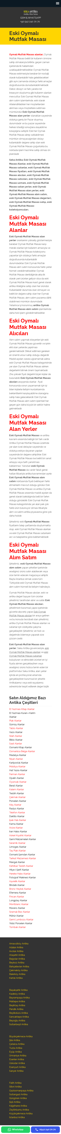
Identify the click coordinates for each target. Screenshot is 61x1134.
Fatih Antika (15, 1083)
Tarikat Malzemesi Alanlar (22, 858)
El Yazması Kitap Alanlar (21, 709)
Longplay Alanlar (18, 900)
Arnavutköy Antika (18, 943)
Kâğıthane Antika (18, 1105)
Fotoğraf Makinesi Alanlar (22, 877)
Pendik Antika (16, 1009)
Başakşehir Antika (18, 990)
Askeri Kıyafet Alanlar (20, 835)
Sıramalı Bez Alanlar (19, 911)
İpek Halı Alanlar (17, 820)
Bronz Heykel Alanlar (20, 889)
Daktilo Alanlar (16, 816)
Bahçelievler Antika (19, 966)
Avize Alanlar (16, 827)
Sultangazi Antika (18, 1094)
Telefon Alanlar (17, 812)
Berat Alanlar (16, 785)
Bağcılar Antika (17, 958)
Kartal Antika (16, 978)
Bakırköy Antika (17, 974)
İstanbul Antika (17, 1117)
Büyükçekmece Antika (20, 1036)
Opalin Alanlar (16, 778)
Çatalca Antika (16, 1044)
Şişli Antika (14, 1102)
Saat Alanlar (15, 743)
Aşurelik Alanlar (17, 881)
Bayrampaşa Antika (19, 997)
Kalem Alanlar (16, 789)
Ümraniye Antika (17, 1055)
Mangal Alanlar (17, 862)
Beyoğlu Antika (17, 1020)
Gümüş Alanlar (17, 724)
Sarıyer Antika (16, 1071)
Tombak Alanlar (17, 927)
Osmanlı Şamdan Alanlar (22, 854)
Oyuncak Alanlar (17, 782)
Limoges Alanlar (17, 847)
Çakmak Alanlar (17, 797)
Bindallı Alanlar (17, 885)
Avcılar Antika (16, 951)
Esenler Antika (16, 1059)
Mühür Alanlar (16, 915)
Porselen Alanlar (17, 801)
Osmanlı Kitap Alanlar (20, 747)
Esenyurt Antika (17, 1067)
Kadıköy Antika (17, 993)
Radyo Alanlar (16, 808)
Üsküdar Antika (17, 1063)
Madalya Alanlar (17, 755)
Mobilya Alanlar (17, 766)
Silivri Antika (15, 1086)
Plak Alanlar (15, 720)
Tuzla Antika (15, 1048)
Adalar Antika (16, 947)
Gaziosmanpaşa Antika (21, 1090)
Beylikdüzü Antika (18, 1013)
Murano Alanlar (17, 908)
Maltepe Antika (17, 1001)
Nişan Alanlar (16, 759)
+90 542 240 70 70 (30, 21)
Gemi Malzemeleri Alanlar (22, 839)
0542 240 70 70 (30, 12)
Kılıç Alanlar (15, 804)
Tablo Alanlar (16, 728)
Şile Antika (14, 1040)
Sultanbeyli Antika (18, 1024)
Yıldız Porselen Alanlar (20, 923)
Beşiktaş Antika (17, 1005)
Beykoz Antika (16, 962)
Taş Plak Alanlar (17, 850)
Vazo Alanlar (15, 732)
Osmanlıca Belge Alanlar (22, 751)
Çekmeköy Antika (18, 970)
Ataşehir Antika (17, 955)
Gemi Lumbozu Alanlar (21, 919)
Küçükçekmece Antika (20, 1113)
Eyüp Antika (15, 1051)
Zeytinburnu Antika (19, 1109)
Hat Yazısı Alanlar (18, 770)
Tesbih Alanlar (16, 793)
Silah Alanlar (15, 736)
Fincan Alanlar (16, 896)
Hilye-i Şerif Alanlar (19, 869)
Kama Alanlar (16, 824)
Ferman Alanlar (17, 774)
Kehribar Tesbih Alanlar (21, 866)
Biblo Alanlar (15, 739)
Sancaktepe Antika (19, 1016)
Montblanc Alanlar (18, 904)
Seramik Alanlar (17, 843)
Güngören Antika (18, 1098)
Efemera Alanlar (17, 892)
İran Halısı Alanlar (18, 831)
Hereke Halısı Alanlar (19, 873)
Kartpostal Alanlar (18, 762)
